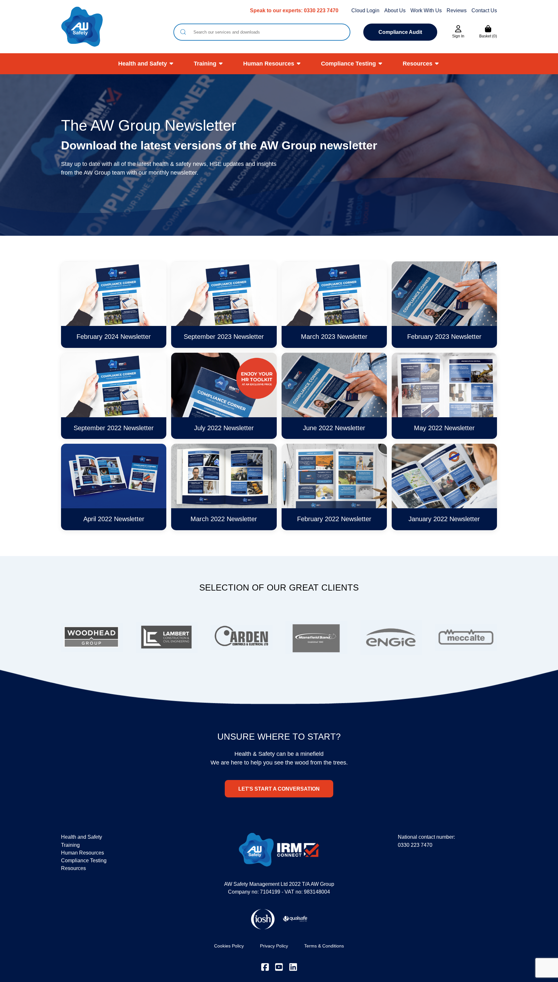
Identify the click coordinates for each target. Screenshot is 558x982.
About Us (395, 10)
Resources (417, 63)
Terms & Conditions (324, 945)
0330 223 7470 (321, 10)
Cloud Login (365, 10)
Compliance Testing (348, 63)
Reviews (457, 10)
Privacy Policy (274, 945)
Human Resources (268, 63)
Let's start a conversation (279, 789)
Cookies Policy (229, 945)
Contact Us (484, 10)
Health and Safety (142, 63)
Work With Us (426, 10)
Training (205, 63)
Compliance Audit (400, 32)
